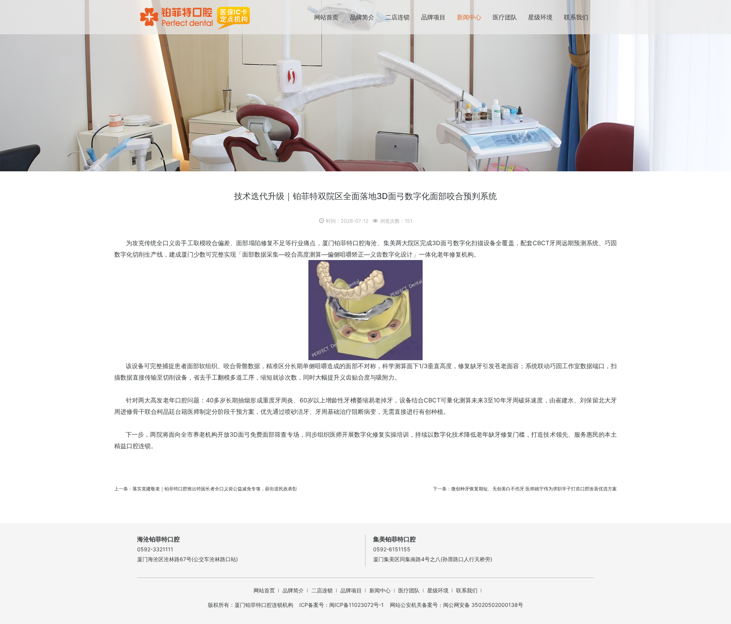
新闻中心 (469, 17)
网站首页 (326, 17)
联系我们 (576, 17)
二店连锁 (397, 17)
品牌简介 (362, 17)
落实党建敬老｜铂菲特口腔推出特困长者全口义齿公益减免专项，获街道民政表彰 (214, 489)
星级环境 (540, 17)
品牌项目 (433, 17)
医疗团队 (505, 17)
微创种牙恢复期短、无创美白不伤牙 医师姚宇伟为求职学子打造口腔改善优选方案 (534, 489)
